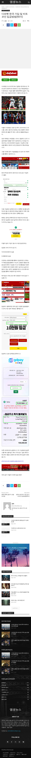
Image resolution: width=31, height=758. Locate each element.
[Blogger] (7, 742)
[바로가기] (20, 461)
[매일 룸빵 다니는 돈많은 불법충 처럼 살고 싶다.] (6, 594)
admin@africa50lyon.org (14, 731)
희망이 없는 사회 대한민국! (17, 600)
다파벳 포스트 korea (9, 7)
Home (3, 7)
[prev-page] (3, 536)
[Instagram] (19, 742)
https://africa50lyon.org (17, 505)
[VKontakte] (23, 742)
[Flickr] (15, 742)
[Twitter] (11, 25)
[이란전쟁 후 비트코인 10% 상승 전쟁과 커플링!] (6, 635)
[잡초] (3, 21)
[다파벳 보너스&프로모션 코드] (6, 530)
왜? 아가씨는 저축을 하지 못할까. (19, 575)
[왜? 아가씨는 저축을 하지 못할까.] (6, 578)
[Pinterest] (15, 25)
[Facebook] (8, 25)
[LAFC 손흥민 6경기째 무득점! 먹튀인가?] (6, 642)
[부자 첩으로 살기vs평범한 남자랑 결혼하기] (6, 586)
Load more (14, 608)
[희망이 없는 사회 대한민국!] (6, 602)
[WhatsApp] (19, 25)
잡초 (6, 20)
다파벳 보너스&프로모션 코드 (18, 528)
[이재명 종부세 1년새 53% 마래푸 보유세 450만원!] (6, 627)
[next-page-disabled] (5, 536)
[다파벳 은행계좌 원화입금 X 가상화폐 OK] (6, 522)
